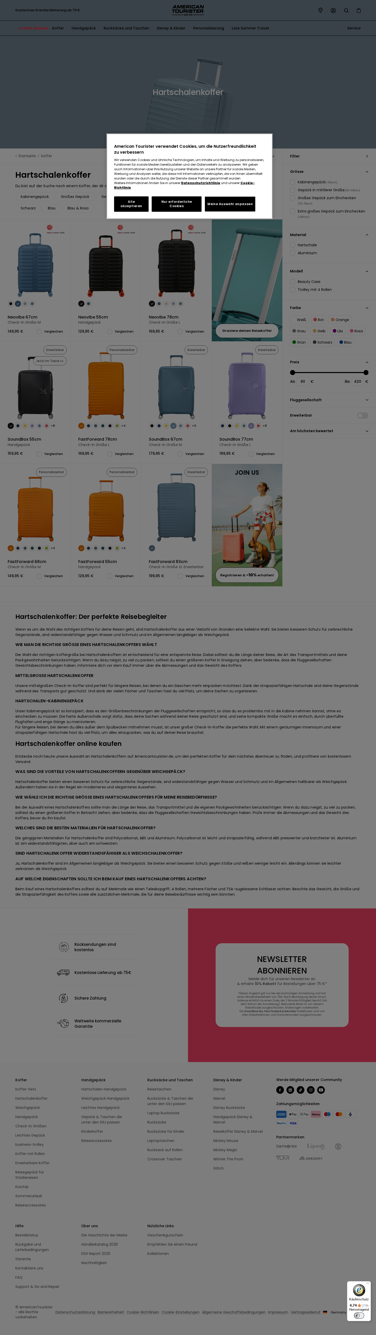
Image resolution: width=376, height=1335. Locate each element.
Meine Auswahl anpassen (230, 204)
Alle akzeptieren (131, 203)
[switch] (359, 1315)
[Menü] (368, 1284)
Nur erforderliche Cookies (176, 203)
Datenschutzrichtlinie (200, 183)
